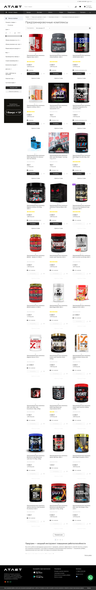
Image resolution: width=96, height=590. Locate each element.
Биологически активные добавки (62, 575)
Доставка (39, 12)
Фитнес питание (58, 577)
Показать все (59, 535)
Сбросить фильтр (13, 91)
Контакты (82, 12)
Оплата (50, 12)
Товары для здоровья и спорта (38, 17)
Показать (12, 87)
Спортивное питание (53, 17)
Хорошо (89, 588)
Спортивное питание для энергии (70, 17)
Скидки (61, 12)
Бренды (29, 12)
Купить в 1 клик (36, 78)
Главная (27, 17)
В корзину (33, 73)
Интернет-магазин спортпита (61, 571)
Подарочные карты (72, 12)
